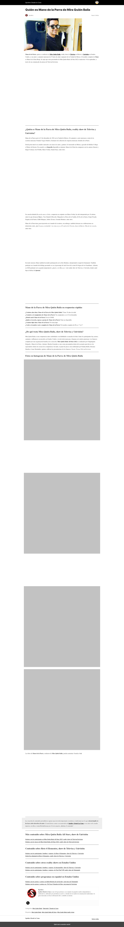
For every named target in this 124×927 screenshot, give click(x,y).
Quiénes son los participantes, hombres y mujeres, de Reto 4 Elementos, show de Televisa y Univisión (54, 853)
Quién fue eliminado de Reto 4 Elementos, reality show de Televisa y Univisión (48, 856)
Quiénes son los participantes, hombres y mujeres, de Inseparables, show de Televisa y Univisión (53, 867)
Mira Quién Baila (55, 54)
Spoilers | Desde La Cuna (76, 823)
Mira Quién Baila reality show (65, 912)
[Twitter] (28, 903)
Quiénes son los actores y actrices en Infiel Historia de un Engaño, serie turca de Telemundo (51, 882)
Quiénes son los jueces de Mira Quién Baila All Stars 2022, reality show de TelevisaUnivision (52, 842)
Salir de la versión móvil (62, 924)
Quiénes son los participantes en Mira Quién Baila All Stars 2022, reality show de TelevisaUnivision (54, 839)
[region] (62, 79)
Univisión (86, 54)
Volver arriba (95, 919)
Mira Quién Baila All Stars (49, 912)
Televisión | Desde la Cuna (50, 908)
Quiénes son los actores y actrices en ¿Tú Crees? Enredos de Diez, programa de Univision (51, 884)
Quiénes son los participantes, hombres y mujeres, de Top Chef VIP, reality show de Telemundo (52, 870)
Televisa (72, 54)
